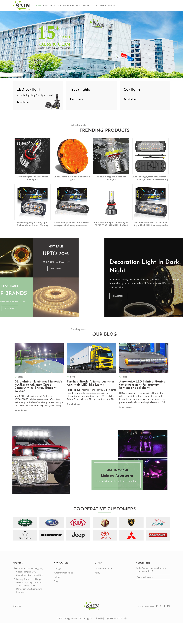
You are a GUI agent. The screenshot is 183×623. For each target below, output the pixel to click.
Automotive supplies (68, 6)
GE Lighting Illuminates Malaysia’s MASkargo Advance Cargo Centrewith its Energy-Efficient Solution (38, 386)
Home (38, 6)
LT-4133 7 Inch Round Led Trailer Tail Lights (72, 178)
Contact (112, 6)
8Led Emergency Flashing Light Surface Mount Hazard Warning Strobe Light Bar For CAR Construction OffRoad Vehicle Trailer (32, 223)
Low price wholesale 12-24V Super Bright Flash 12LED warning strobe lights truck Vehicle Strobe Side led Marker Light (150, 223)
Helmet (86, 6)
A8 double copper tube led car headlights (111, 178)
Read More (29, 64)
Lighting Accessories (91, 460)
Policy (97, 572)
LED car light (28, 90)
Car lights (132, 90)
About (103, 6)
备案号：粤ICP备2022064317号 (112, 618)
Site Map (17, 605)
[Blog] (39, 358)
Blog (95, 6)
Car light (48, 6)
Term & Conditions (103, 568)
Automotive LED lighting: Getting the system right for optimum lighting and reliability (142, 384)
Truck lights (80, 90)
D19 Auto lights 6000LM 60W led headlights (32, 178)
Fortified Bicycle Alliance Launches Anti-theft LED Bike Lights (90, 383)
